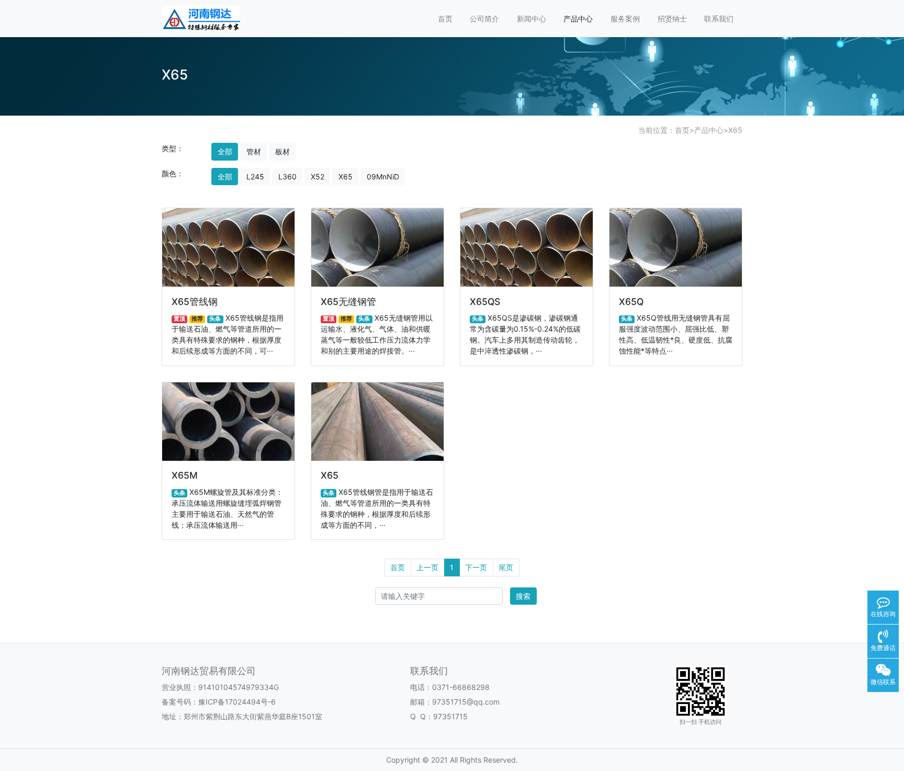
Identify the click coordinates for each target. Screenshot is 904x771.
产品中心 (578, 18)
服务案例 (625, 18)
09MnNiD (383, 176)
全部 (225, 151)
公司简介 (484, 18)
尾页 (506, 567)
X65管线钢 (195, 301)
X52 (317, 176)
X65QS (485, 301)
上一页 (427, 567)
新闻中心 (531, 18)
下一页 (476, 567)
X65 (735, 130)
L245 (255, 176)
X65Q (631, 301)
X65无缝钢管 (348, 301)
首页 (445, 18)
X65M (185, 475)
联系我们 (718, 18)
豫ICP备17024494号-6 (237, 701)
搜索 (523, 596)
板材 (282, 151)
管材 (253, 151)
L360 (287, 176)
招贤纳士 (672, 18)
